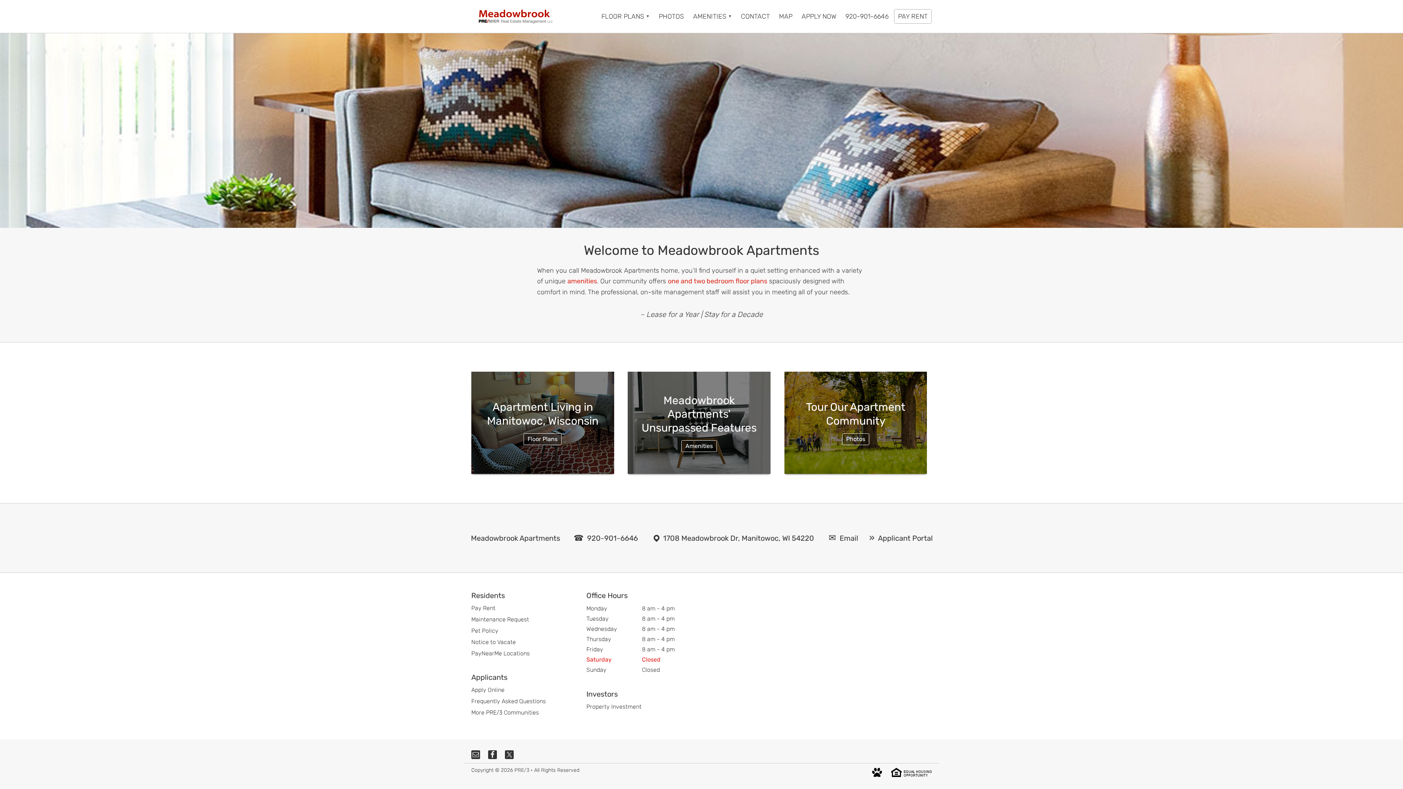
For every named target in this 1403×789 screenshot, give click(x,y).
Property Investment (614, 706)
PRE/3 (521, 770)
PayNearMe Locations (500, 653)
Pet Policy (484, 630)
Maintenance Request (500, 619)
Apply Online (488, 689)
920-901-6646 (612, 538)
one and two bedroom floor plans (717, 281)
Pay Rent (483, 608)
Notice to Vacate (493, 642)
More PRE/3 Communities (505, 712)
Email (849, 538)
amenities (582, 281)
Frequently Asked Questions (508, 701)
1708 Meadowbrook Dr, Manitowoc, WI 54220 (738, 538)
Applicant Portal (905, 538)
